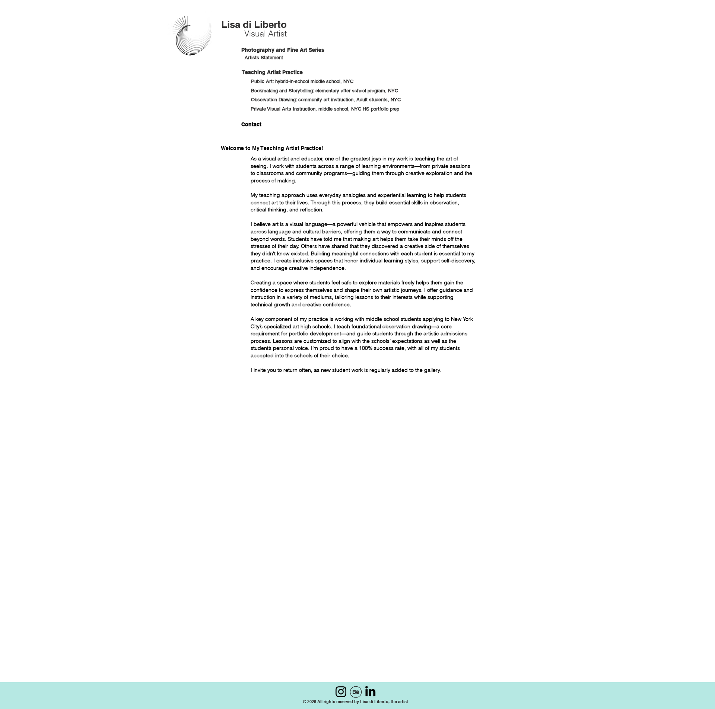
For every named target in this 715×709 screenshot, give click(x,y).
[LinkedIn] (370, 691)
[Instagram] (341, 691)
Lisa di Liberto (254, 24)
